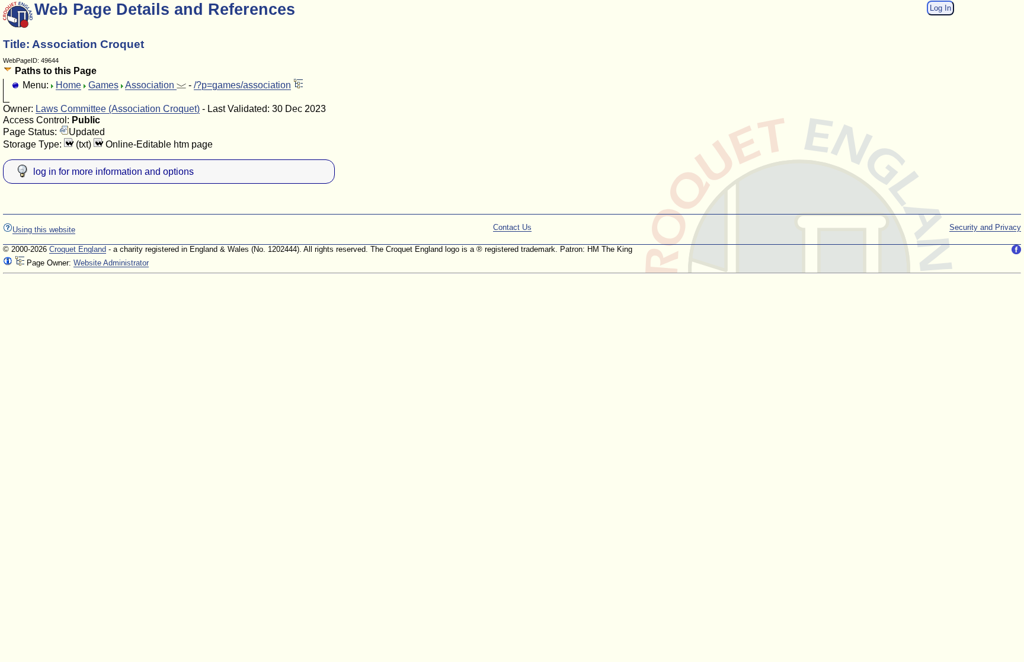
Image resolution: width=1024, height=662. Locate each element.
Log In (940, 8)
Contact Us (512, 227)
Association (151, 85)
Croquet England (77, 249)
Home (68, 85)
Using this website (43, 229)
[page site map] (298, 85)
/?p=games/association (242, 85)
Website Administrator (111, 262)
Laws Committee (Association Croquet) (118, 109)
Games (103, 85)
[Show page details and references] (7, 262)
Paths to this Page (54, 71)
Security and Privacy (985, 227)
